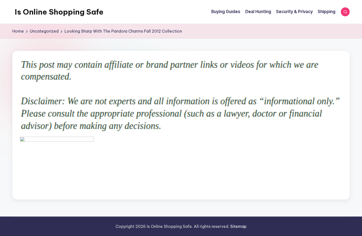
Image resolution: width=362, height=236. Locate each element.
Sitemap (238, 226)
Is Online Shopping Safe (59, 12)
